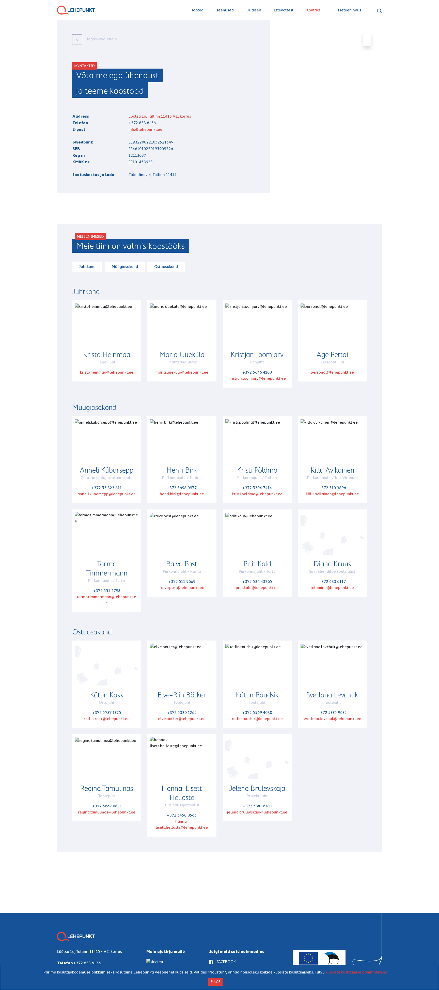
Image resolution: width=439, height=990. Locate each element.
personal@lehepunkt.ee (332, 372)
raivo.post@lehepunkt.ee (182, 587)
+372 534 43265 (257, 581)
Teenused (225, 10)
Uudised (253, 10)
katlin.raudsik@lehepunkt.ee (257, 718)
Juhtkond (87, 266)
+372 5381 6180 (257, 806)
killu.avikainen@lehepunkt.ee (332, 493)
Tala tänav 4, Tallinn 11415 (153, 174)
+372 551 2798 (106, 590)
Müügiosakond (125, 266)
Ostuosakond (166, 266)
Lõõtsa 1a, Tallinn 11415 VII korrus (160, 116)
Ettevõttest (284, 10)
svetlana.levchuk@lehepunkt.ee (332, 718)
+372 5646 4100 (257, 372)
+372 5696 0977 (182, 487)
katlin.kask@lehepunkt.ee (107, 718)
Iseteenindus (349, 10)
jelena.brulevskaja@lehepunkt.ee (257, 812)
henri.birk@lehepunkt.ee (182, 493)
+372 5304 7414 (257, 487)
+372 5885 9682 (332, 712)
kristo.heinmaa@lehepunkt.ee (106, 372)
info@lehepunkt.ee (145, 129)
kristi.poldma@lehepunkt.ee (257, 493)
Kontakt (313, 10)
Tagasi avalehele (101, 39)
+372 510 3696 (332, 487)
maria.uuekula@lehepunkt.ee (181, 372)
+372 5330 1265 (182, 712)
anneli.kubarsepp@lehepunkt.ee (106, 493)
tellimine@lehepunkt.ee (332, 587)
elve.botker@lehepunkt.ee (182, 718)
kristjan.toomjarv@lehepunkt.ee (257, 378)
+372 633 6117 (332, 581)
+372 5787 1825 (106, 712)
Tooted (197, 10)
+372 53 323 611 (106, 487)
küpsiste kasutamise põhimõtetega (356, 972)
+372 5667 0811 (106, 806)
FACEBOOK (226, 961)
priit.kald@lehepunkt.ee (257, 587)
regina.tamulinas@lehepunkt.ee (106, 812)
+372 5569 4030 (257, 712)
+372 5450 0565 (182, 815)
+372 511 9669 (181, 581)
